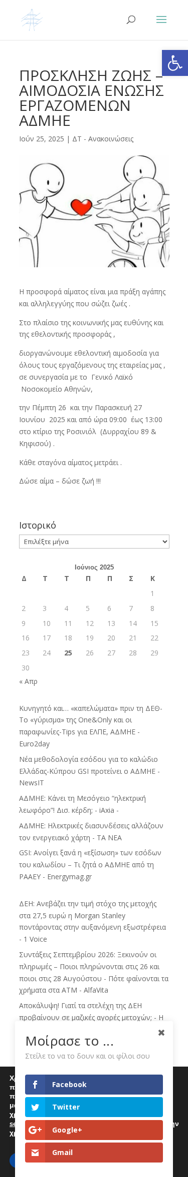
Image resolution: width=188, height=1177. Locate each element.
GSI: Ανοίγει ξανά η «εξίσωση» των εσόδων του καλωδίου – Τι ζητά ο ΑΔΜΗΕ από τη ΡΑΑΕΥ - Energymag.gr (90, 864)
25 (68, 652)
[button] (175, 63)
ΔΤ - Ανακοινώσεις (102, 138)
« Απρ (28, 681)
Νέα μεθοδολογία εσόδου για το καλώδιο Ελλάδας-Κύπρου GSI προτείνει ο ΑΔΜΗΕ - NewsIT (89, 771)
